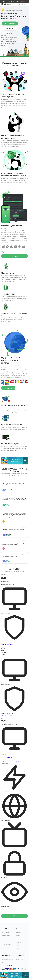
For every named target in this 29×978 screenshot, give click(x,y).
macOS (18, 935)
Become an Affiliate (21, 959)
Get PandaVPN (10, 23)
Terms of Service (6, 935)
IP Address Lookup (7, 944)
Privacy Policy (5, 932)
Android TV (19, 952)
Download (9, 28)
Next (14, 916)
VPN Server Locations (4, 940)
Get (25, 975)
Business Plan (15, 761)
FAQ (3, 962)
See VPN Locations (8, 388)
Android (18, 945)
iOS (17, 939)
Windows (18, 932)
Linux (17, 948)
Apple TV (18, 942)
